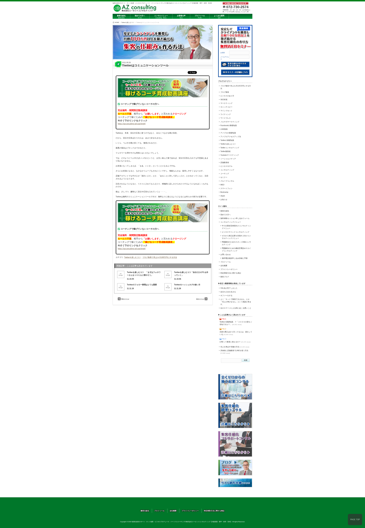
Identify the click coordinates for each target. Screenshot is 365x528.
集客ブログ (224, 277)
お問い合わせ (225, 255)
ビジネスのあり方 (227, 96)
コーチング (224, 174)
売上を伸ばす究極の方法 (234, 347)
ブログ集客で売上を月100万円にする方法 (159, 257)
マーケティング (226, 103)
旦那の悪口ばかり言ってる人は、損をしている (236, 333)
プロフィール (225, 262)
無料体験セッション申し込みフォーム (235, 218)
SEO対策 (223, 100)
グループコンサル (227, 181)
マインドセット (226, 111)
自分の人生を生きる (228, 292)
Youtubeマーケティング (229, 155)
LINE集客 (224, 129)
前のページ (125, 299)
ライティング (225, 114)
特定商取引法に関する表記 (230, 273)
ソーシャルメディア (228, 159)
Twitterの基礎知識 (227, 140)
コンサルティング (227, 170)
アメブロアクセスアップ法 (230, 137)
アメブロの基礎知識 (228, 133)
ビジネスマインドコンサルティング (235, 232)
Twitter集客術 (225, 151)
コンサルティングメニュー (230, 222)
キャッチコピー (226, 107)
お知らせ (223, 200)
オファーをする (226, 296)
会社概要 (223, 266)
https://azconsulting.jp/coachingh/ (132, 124)
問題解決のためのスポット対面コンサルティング (236, 243)
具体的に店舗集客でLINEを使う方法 (234, 352)
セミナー (223, 177)
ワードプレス (225, 118)
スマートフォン (226, 188)
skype (222, 196)
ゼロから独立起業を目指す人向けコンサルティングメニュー (236, 237)
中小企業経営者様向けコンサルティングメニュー (236, 227)
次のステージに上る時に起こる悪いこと (235, 308)
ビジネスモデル (226, 166)
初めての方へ (225, 215)
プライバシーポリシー (229, 269)
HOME (117, 22)
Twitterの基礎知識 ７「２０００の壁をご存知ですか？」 (236, 323)
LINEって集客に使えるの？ (235, 342)
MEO (222, 185)
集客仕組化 (224, 211)
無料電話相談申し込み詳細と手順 (235, 258)
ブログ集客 (224, 92)
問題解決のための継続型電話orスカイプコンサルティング (236, 249)
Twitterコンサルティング (229, 148)
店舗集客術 (224, 163)
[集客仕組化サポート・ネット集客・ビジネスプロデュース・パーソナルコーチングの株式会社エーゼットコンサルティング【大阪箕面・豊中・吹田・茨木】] (134, 10)
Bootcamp (224, 192)
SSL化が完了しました (228, 288)
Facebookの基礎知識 (228, 125)
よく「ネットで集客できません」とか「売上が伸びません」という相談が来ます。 (235, 301)
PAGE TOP (355, 519)
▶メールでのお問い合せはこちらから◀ (235, 12)
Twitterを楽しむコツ (127, 22)
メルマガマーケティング (229, 122)
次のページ (200, 299)
